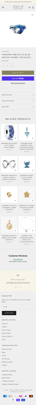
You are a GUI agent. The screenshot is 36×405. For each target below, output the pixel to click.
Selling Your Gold (7, 362)
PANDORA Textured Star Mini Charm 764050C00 (26, 207)
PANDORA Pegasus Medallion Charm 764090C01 (9, 237)
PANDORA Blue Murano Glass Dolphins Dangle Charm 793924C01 (27, 146)
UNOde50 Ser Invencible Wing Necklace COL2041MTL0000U (27, 238)
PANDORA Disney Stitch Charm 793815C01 (26, 177)
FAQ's (3, 339)
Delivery (4, 327)
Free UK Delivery (18, 279)
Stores (4, 355)
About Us (5, 323)
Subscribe (9, 313)
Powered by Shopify (18, 391)
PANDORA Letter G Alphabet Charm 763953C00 (9, 207)
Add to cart (18, 72)
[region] (18, 279)
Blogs (3, 352)
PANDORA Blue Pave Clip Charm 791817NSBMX (9, 145)
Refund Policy (6, 333)
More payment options (18, 83)
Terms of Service (7, 336)
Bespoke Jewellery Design (10, 384)
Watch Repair (6, 378)
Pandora (5, 51)
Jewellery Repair (7, 374)
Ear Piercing (5, 359)
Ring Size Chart (7, 349)
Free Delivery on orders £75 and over (18, 282)
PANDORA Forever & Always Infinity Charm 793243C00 (9, 177)
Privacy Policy (6, 330)
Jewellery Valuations (8, 381)
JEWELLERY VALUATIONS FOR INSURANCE (18, 1)
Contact (4, 365)
